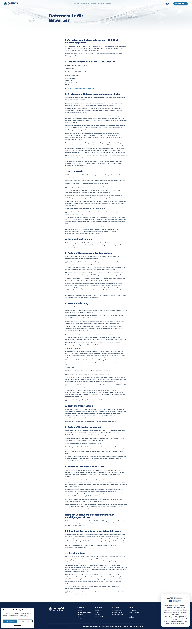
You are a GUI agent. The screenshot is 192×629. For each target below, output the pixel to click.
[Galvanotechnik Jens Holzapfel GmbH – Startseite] (11, 3)
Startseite (51, 11)
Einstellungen (17, 625)
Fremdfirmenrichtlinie (117, 612)
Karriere (93, 3)
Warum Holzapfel (99, 616)
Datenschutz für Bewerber (108, 626)
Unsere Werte (98, 614)
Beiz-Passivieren (81, 616)
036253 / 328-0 (132, 610)
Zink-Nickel (80, 614)
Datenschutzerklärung (95, 626)
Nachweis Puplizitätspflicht (136, 626)
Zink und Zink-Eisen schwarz (84, 612)
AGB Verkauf (118, 626)
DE (167, 3)
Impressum (86, 626)
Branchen (97, 612)
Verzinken (79, 610)
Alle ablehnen (25, 621)
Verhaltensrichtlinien (116, 610)
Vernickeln (79, 618)
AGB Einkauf (126, 626)
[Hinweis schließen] (187, 596)
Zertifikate (101, 3)
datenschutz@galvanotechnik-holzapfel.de (81, 88)
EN (170, 3)
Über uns (97, 610)
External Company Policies (118, 614)
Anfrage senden (179, 3)
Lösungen (76, 3)
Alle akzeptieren (10, 621)
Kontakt (108, 3)
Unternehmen (85, 3)
